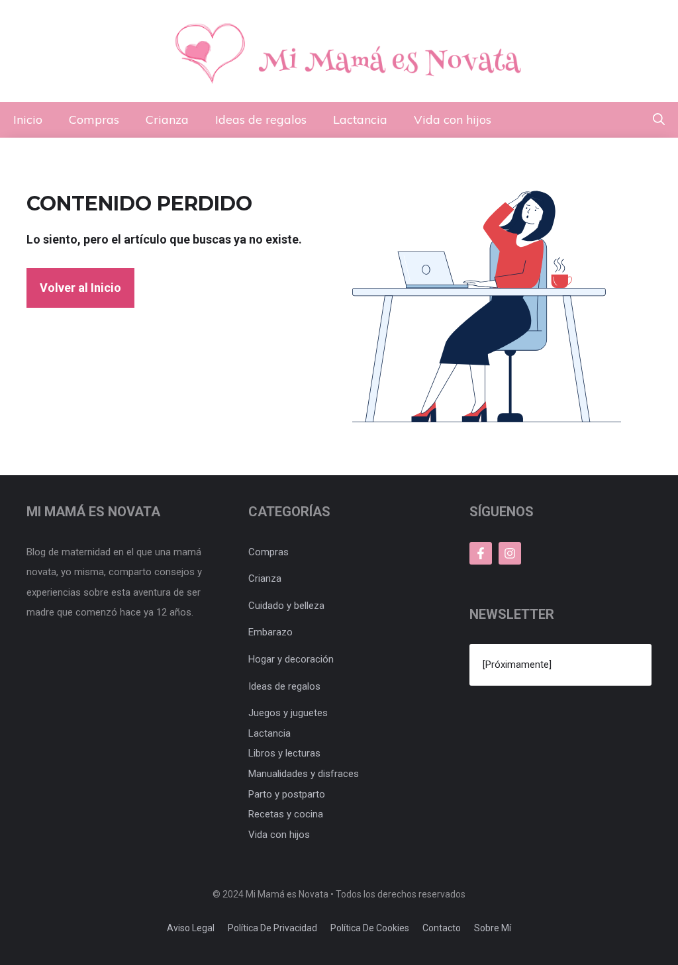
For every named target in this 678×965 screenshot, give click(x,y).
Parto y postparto (286, 794)
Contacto (441, 928)
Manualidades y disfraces (303, 774)
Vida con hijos (452, 119)
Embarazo (270, 632)
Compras (94, 119)
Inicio (27, 119)
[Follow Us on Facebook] (480, 553)
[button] (659, 120)
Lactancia (360, 119)
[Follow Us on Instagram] (510, 553)
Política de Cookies (369, 928)
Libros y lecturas (284, 753)
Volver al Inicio (80, 288)
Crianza (167, 119)
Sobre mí (492, 928)
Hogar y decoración (291, 659)
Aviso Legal (191, 928)
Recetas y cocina (285, 814)
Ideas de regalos (261, 119)
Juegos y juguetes (288, 713)
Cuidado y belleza (286, 606)
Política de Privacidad (272, 928)
